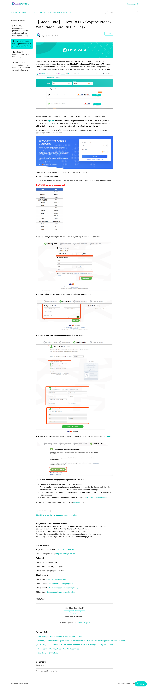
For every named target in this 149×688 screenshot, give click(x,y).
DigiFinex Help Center (18, 12)
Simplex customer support (97, 497)
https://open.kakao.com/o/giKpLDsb (61, 592)
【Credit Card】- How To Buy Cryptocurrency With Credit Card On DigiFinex (21, 43)
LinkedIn (43, 599)
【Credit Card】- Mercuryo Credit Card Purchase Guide (20, 54)
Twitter (40, 599)
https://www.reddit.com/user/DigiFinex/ (63, 588)
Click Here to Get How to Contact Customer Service (56, 515)
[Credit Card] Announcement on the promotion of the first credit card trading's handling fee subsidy (20, 31)
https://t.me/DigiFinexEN (65, 549)
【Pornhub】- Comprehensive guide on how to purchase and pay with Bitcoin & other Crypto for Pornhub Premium (80, 641)
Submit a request (132, 4)
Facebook (37, 599)
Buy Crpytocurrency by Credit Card (60, 12)
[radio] (69, 612)
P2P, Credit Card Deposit (37, 12)
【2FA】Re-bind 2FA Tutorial (47, 653)
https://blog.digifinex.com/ (56, 579)
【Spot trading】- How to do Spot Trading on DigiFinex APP (59, 636)
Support (45, 33)
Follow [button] (109, 34)
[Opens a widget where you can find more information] (141, 684)
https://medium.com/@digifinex (61, 584)
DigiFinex (77, 502)
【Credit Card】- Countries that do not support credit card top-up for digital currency (21, 66)
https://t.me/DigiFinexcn (65, 554)
